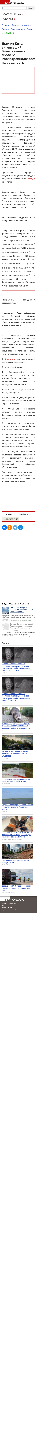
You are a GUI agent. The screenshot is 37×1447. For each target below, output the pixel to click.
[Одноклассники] (9, 527)
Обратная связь (7, 906)
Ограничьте (10, 359)
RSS (15, 910)
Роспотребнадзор (22, 514)
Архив (15, 25)
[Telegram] (15, 527)
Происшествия (18, 29)
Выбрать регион (7, 907)
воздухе (31, 179)
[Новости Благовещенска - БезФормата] (12, 2)
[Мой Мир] (20, 527)
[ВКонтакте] (4, 527)
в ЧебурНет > (8, 33)
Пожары (30, 29)
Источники (24, 25)
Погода (5, 29)
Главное (6, 25)
